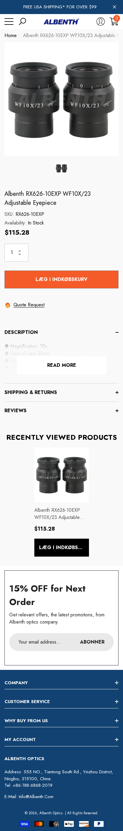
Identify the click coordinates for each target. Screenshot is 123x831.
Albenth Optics (50, 813)
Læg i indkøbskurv (61, 279)
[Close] (114, 7)
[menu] (8, 21)
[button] (22, 21)
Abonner (92, 641)
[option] (61, 99)
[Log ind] (100, 21)
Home (10, 35)
